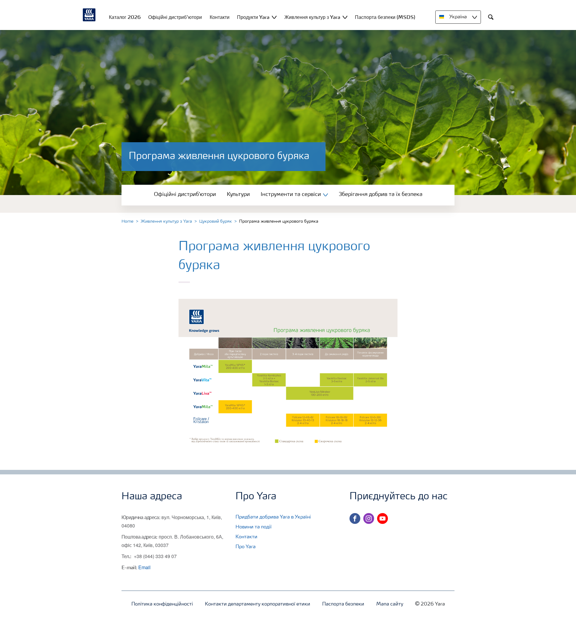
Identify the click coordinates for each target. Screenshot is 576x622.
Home (128, 221)
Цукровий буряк (215, 221)
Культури (238, 194)
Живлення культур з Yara (166, 221)
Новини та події (254, 527)
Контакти (246, 537)
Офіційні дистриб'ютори (185, 194)
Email (144, 567)
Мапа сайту (389, 604)
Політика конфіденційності (162, 604)
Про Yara (246, 547)
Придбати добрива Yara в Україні (273, 517)
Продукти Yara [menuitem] (253, 17)
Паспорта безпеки (343, 604)
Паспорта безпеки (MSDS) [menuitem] (385, 17)
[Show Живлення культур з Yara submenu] (345, 17)
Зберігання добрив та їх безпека (380, 194)
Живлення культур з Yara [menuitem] (312, 17)
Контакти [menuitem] (220, 17)
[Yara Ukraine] (89, 15)
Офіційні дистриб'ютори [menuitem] (175, 17)
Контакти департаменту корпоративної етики (257, 604)
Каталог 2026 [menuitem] (125, 17)
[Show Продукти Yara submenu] (274, 17)
